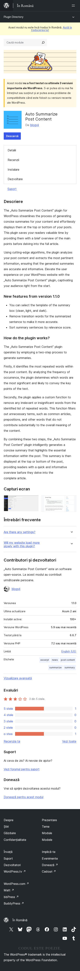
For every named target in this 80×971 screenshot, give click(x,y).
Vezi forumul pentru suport (21, 769)
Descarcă (12, 136)
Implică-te (48, 852)
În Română (19, 920)
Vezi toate (69, 741)
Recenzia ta (12, 741)
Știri (6, 826)
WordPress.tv (15, 871)
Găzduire (10, 833)
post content (68, 659)
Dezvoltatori (12, 865)
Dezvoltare (15, 179)
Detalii (12, 150)
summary (70, 667)
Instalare (13, 169)
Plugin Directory (13, 16)
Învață (8, 852)
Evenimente (50, 858)
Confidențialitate (15, 840)
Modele (47, 840)
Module (47, 833)
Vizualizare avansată (18, 678)
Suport (12, 189)
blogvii (34, 125)
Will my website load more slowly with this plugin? (22, 544)
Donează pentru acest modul (23, 797)
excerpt (44, 659)
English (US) (68, 651)
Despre (8, 820)
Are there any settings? (19, 532)
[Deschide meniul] (74, 5)
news (55, 659)
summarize (55, 667)
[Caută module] (43, 42)
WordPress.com (16, 884)
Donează (50, 865)
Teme (45, 826)
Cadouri (49, 871)
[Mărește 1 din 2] (33, 500)
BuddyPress (14, 903)
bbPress (11, 897)
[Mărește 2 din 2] (71, 500)
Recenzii (13, 160)
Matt (9, 890)
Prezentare (49, 820)
